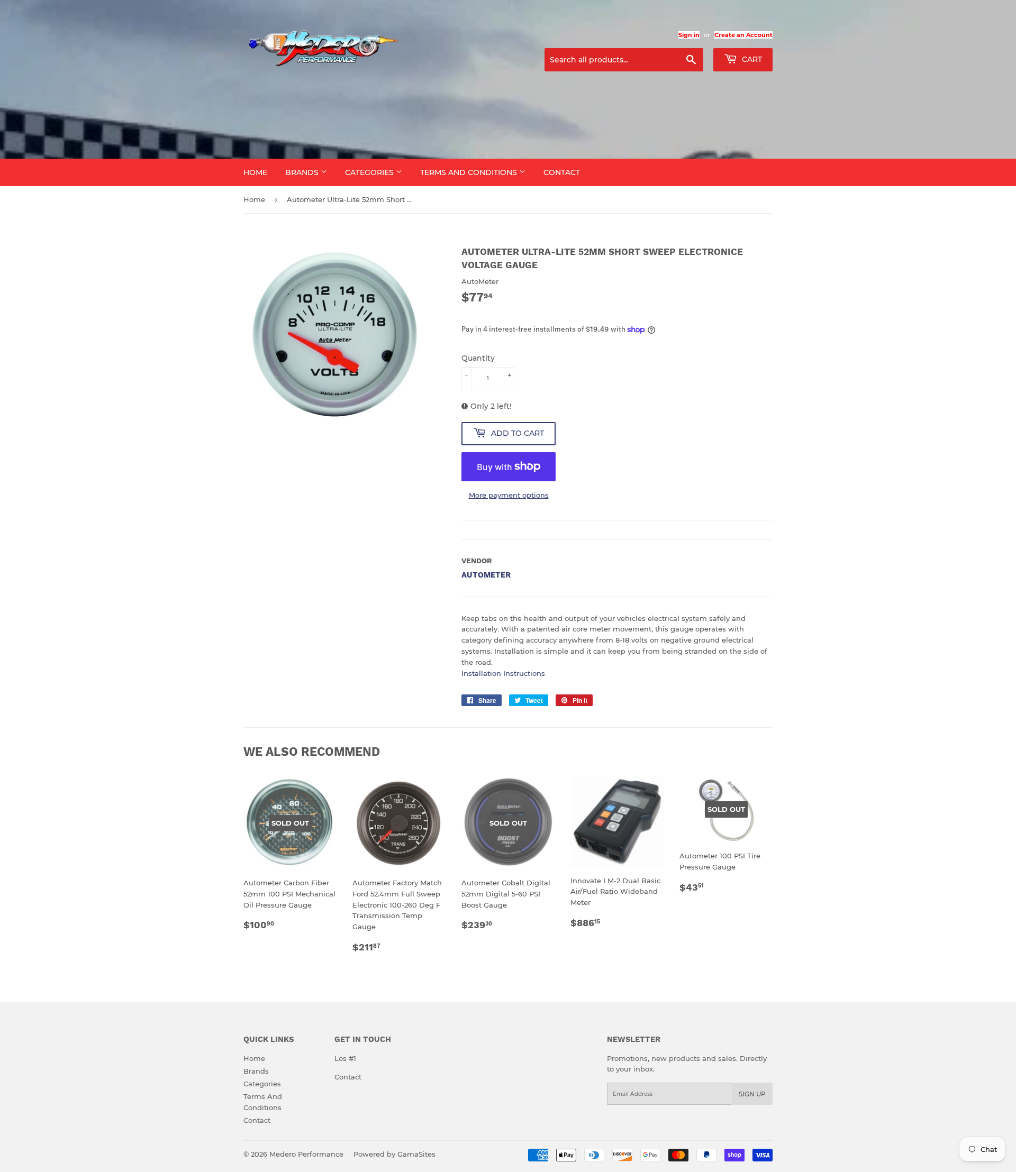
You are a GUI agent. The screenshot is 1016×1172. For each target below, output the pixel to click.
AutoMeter (486, 575)
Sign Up (752, 1094)
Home (255, 172)
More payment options (509, 495)
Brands (303, 172)
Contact (561, 172)
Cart (751, 59)
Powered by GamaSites (394, 1154)
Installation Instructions (503, 673)
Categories (370, 172)
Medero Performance (306, 1154)
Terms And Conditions (469, 172)
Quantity (478, 358)
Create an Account (743, 35)
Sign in (689, 35)
